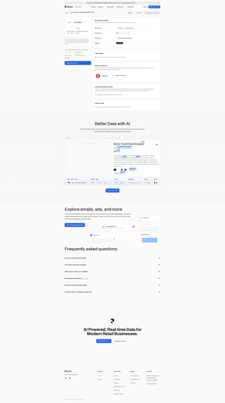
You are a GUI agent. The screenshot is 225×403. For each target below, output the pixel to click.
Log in (145, 7)
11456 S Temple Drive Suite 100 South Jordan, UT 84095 (153, 378)
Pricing (93, 7)
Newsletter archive (119, 386)
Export (130, 12)
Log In (99, 375)
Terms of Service (135, 379)
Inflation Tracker (118, 394)
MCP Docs (117, 390)
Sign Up (99, 379)
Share (139, 12)
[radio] (115, 170)
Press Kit (132, 383)
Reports (100, 7)
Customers (130, 7)
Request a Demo (120, 341)
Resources (120, 7)
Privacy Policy (134, 375)
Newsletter (110, 7)
